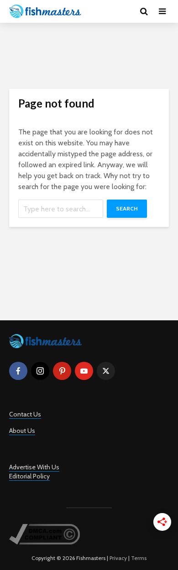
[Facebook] (18, 371)
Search (127, 208)
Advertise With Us (34, 467)
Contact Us (25, 414)
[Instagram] (40, 371)
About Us (22, 430)
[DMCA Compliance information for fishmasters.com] (44, 533)
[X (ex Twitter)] (106, 371)
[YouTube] (84, 371)
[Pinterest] (62, 371)
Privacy (118, 558)
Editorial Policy (29, 476)
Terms (139, 558)
